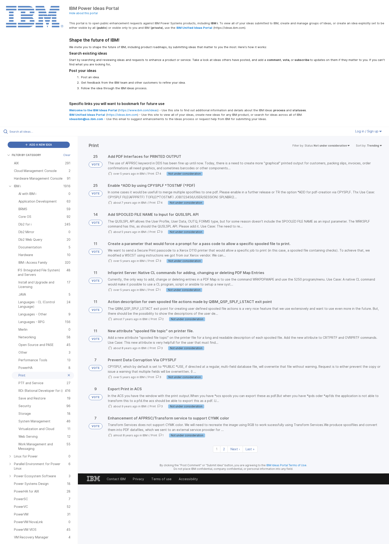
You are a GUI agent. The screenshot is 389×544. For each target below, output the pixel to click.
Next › (235, 449)
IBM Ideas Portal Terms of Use (286, 465)
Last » (250, 449)
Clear (66, 155)
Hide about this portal (83, 13)
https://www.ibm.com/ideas (138, 110)
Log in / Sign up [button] (367, 131)
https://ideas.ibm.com (122, 114)
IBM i (143, 173)
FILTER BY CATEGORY (26, 155)
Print (151, 173)
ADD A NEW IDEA (40, 144)
